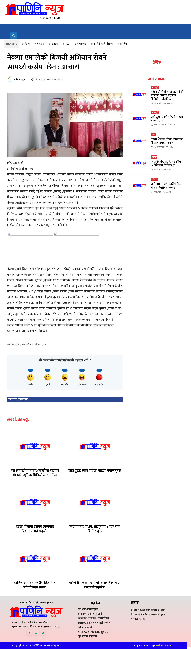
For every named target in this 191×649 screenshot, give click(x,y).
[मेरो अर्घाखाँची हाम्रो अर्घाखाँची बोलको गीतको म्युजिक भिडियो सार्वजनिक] (35, 446)
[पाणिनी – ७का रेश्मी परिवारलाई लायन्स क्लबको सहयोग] (95, 558)
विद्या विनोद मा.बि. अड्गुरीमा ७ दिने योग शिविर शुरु (94, 529)
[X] (36, 632)
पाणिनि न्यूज (19, 79)
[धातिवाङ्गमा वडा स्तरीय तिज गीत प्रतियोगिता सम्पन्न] (35, 558)
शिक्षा (153, 134)
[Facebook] (29, 632)
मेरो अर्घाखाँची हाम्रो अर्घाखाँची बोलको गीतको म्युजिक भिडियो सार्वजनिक (35, 473)
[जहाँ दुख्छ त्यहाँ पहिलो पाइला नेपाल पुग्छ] (95, 446)
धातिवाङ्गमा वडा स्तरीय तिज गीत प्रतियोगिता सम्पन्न (35, 585)
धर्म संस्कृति (155, 87)
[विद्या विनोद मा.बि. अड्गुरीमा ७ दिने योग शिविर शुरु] (95, 502)
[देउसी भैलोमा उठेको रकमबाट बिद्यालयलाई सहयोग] (35, 502)
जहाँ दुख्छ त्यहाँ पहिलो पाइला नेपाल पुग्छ (94, 471)
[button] (13, 35)
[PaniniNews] (35, 8)
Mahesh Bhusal (164, 645)
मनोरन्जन (155, 179)
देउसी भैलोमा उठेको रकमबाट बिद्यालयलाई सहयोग (35, 529)
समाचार (154, 157)
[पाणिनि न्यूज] (10, 79)
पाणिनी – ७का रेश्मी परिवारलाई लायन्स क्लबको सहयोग (94, 585)
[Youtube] (42, 632)
